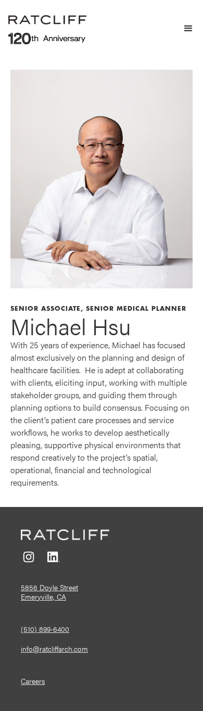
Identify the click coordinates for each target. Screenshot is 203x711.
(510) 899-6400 (45, 629)
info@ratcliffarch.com (54, 648)
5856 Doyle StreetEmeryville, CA (49, 592)
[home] (47, 18)
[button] (184, 28)
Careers (33, 681)
